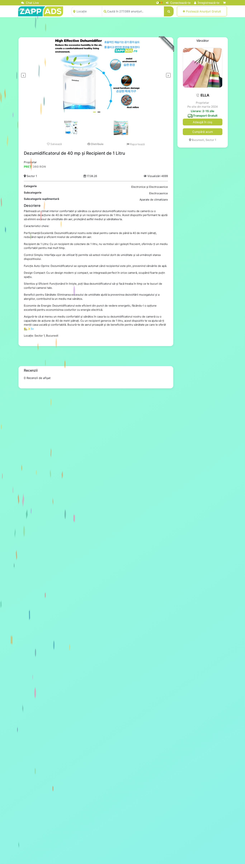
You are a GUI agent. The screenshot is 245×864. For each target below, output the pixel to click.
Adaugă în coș (202, 122)
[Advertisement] (122, 27)
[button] (197, 95)
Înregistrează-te (208, 2)
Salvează (56, 144)
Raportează (137, 144)
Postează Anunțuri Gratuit (203, 11)
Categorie (30, 186)
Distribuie (96, 144)
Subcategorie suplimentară (41, 199)
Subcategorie (32, 192)
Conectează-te (179, 2)
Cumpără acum (202, 132)
